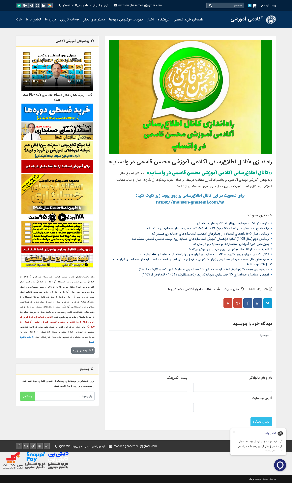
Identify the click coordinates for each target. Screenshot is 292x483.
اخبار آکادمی (192, 289)
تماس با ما (33, 19)
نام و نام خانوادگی (260, 377)
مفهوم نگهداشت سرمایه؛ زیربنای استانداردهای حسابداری (232, 223)
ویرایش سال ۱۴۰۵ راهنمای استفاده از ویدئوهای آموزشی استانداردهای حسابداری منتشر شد (210, 233)
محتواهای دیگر (94, 19)
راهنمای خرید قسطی (188, 19)
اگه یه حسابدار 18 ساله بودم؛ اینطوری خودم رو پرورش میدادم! (229, 249)
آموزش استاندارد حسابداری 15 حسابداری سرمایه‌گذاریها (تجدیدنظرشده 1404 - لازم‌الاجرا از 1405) (205, 274)
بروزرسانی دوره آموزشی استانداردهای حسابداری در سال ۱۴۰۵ (229, 244)
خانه (18, 19)
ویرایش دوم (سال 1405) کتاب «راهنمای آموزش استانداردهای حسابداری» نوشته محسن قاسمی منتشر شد (200, 238)
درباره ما (50, 19)
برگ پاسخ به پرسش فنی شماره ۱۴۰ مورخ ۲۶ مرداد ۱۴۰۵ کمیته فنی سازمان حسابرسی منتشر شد (207, 228)
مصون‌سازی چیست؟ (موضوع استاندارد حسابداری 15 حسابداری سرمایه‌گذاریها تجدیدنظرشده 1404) (204, 269)
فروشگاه (163, 19)
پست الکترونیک (177, 377)
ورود (273, 5)
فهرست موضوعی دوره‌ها (126, 19)
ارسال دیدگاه (261, 421)
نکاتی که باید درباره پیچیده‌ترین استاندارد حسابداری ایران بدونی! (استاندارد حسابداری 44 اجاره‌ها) (204, 254)
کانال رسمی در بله (83, 350)
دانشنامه (209, 289)
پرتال (251, 479)
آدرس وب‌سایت (262, 398)
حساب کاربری (69, 19)
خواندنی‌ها (175, 289)
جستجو (27, 396)
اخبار (150, 19)
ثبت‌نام (265, 5)
